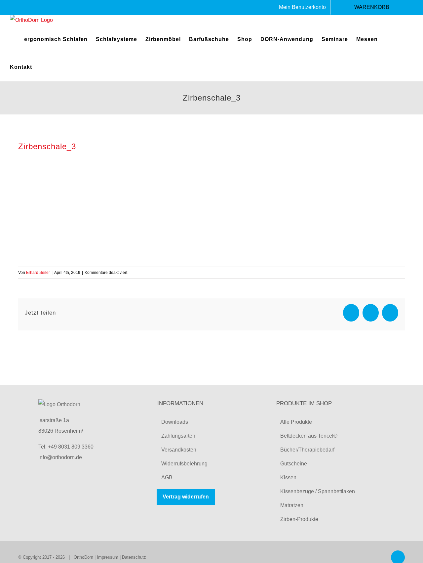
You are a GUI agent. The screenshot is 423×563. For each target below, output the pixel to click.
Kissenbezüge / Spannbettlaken (317, 491)
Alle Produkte (296, 422)
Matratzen (291, 505)
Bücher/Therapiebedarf (307, 450)
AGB (167, 477)
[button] (42, 67)
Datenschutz (134, 557)
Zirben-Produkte (299, 519)
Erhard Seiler (38, 272)
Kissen (288, 477)
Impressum (107, 557)
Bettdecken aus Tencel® (308, 436)
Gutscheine (293, 463)
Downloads (174, 422)
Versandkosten (178, 450)
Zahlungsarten (178, 436)
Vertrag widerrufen (186, 496)
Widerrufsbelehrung (184, 463)
